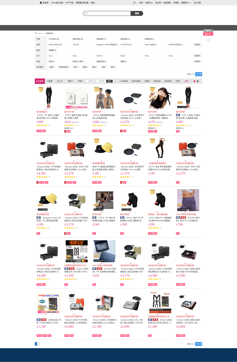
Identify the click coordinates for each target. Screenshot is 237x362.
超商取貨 (168, 81)
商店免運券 (136, 81)
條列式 (198, 81)
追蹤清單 (167, 3)
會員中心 (149, 3)
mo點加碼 (124, 81)
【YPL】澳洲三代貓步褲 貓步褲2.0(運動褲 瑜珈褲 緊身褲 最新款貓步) (188, 118)
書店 (93, 3)
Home (40, 33)
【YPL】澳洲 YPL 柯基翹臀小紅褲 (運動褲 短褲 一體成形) (131, 221)
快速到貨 (157, 81)
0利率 (178, 81)
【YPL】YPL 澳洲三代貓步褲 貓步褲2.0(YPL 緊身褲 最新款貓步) (48, 118)
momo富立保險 (57, 3)
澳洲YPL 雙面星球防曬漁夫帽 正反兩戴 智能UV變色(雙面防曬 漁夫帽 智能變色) (104, 169)
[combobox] (106, 13)
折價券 (176, 3)
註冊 (141, 3)
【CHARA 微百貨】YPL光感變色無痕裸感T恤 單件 (104, 272)
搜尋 (137, 13)
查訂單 (158, 3)
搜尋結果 (49, 33)
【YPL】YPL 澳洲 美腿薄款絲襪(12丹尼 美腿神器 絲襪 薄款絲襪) (104, 221)
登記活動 (197, 3)
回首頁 (45, 3)
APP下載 (69, 3)
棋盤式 (195, 81)
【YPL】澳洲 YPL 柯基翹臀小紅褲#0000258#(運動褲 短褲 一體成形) (160, 221)
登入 (135, 3)
